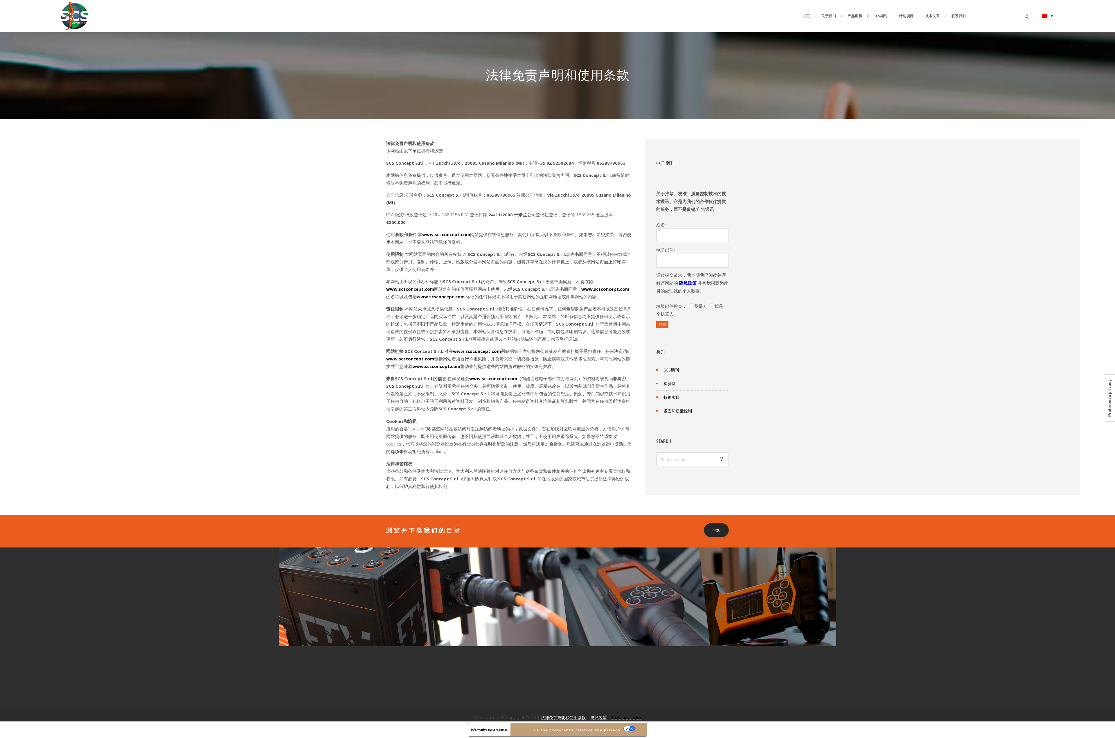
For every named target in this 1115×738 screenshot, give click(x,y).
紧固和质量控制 (677, 411)
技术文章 (932, 16)
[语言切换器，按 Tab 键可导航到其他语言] (1047, 15)
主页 (806, 16)
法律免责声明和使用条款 (563, 717)
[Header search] (1027, 16)
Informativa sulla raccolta (489, 729)
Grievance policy (626, 717)
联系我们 (959, 16)
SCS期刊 (881, 16)
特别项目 (906, 16)
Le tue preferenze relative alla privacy (577, 730)
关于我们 (828, 16)
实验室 (669, 383)
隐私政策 (688, 283)
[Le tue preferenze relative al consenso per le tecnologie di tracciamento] (1109, 398)
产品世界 (855, 16)
